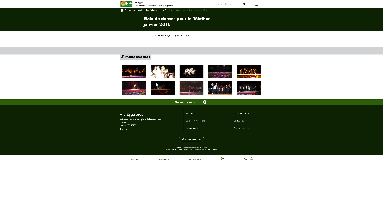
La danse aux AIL (135, 10)
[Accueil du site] (126, 4)
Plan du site (134, 159)
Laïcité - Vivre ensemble (196, 120)
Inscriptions (190, 113)
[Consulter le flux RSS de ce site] (223, 159)
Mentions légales (195, 159)
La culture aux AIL (241, 113)
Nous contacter (163, 159)
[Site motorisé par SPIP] (246, 159)
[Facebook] (204, 102)
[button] (257, 4)
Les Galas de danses (155, 10)
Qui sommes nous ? (242, 128)
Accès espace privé (192, 139)
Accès (124, 129)
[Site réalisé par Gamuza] (252, 159)
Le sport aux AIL (192, 128)
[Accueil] (122, 10)
